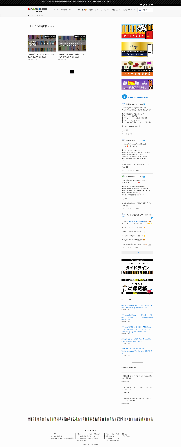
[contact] (152, 5)
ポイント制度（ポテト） (95, 434)
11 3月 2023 (139, 176)
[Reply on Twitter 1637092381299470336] (123, 170)
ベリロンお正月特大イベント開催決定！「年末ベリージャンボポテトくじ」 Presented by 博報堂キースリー (137, 317)
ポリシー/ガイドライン (113, 434)
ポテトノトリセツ (94, 436)
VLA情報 (53, 434)
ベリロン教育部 (81, 440)
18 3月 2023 (139, 140)
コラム (79, 434)
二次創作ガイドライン (112, 438)
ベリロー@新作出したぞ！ (135, 215)
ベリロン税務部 (81, 438)
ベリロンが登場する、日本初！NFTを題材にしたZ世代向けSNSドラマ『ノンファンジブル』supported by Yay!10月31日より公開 (137, 329)
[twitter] (141, 5)
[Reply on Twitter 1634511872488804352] (123, 208)
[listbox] (145, 10)
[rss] (149, 5)
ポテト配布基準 (93, 438)
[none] (145, 10)
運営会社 (124, 434)
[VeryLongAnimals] (37, 10)
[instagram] (143, 5)
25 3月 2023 (139, 104)
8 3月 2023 (148, 215)
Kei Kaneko (130, 104)
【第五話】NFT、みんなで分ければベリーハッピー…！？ (137, 388)
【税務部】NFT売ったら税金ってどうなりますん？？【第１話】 (137, 399)
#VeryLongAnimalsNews (137, 221)
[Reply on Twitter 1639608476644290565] (123, 134)
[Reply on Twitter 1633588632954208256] (123, 247)
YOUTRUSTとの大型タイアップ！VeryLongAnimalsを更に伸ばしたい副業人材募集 (137, 351)
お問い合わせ (126, 436)
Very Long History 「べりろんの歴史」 (62, 438)
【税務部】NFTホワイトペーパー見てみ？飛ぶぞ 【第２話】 (137, 377)
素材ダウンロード (111, 436)
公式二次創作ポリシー (112, 440)
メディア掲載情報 (56, 436)
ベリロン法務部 (81, 436)
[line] (146, 5)
